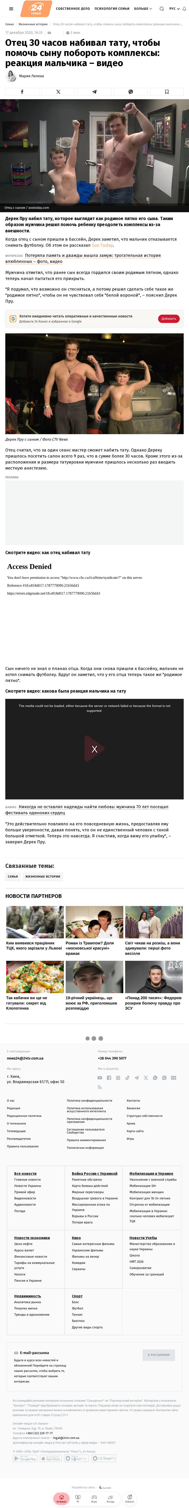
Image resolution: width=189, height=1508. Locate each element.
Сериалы (78, 1269)
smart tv (76, 1458)
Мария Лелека (31, 76)
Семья (10, 24)
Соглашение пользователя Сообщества (86, 1131)
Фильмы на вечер (85, 1257)
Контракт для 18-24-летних (150, 1198)
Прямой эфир (24, 1192)
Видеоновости (25, 1198)
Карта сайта (135, 1131)
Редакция (13, 1108)
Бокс (75, 1302)
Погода (19, 1211)
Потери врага (82, 1222)
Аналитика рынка (27, 1302)
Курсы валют (24, 1250)
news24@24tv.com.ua (25, 1058)
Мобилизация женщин (147, 1192)
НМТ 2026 (137, 1262)
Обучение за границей (147, 1274)
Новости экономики (32, 1238)
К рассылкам (159, 1355)
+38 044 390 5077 (112, 1058)
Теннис (77, 1315)
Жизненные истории (33, 24)
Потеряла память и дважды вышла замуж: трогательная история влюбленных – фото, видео (83, 258)
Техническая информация (85, 1147)
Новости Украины (27, 1186)
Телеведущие (16, 1131)
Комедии (78, 1263)
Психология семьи (112, 9)
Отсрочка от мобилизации (150, 1205)
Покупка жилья (25, 1308)
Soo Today (102, 245)
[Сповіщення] (184, 9)
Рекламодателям (19, 1138)
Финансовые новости (30, 1257)
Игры (130, 1138)
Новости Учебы (143, 1238)
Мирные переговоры (88, 1192)
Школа (135, 1255)
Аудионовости (25, 1205)
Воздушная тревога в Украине (95, 1198)
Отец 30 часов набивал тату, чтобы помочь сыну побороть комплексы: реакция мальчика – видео (118, 24)
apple (51, 1458)
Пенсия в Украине (28, 1281)
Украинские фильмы (87, 1250)
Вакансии (133, 1108)
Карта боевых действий (90, 1186)
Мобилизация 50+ (143, 1186)
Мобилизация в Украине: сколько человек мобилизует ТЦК (152, 1216)
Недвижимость (27, 1296)
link (100, 1078)
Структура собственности (144, 1116)
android (25, 1458)
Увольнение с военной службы (153, 1180)
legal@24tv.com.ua (66, 1438)
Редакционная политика (24, 1116)
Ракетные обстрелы (87, 1180)
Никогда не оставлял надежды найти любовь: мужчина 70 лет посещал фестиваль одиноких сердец (86, 809)
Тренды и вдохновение (31, 1315)
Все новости (25, 1173)
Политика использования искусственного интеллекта (86, 1110)
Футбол (77, 1308)
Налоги (19, 1274)
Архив (131, 1123)
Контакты (133, 1100)
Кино (76, 1238)
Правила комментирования (86, 1140)
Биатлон (78, 1321)
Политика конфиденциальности (89, 1100)
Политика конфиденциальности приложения (89, 1121)
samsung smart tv (103, 1458)
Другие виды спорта (87, 1327)
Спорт (77, 1296)
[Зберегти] (166, 91)
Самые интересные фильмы (93, 1244)
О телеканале (16, 1123)
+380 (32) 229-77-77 (39, 1433)
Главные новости (27, 1180)
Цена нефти (23, 1244)
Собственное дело (73, 9)
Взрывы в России (85, 1216)
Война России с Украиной (94, 1173)
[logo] (36, 9)
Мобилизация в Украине (151, 1173)
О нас (11, 1100)
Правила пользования (22, 1146)
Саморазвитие (140, 1268)
